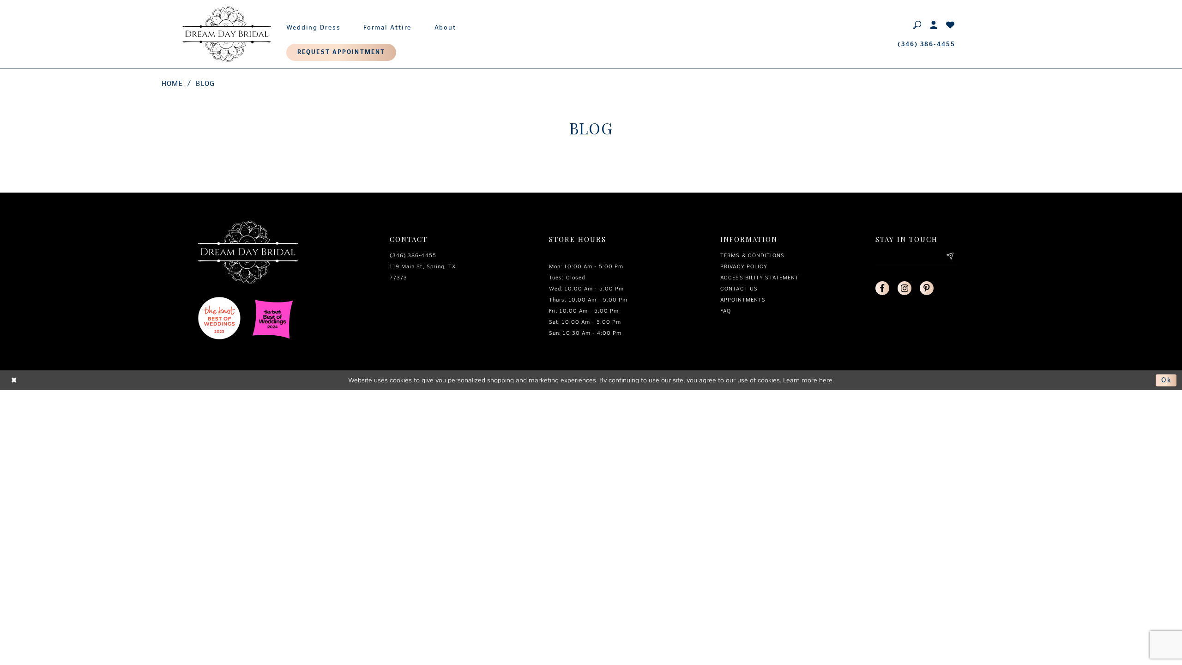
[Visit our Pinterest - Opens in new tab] (927, 288)
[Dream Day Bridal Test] (226, 34)
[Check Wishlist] (950, 24)
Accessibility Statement (759, 277)
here (825, 380)
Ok (1166, 380)
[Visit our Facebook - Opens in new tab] (882, 288)
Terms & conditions (752, 255)
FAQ (725, 311)
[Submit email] (950, 256)
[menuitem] (313, 25)
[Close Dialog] (14, 380)
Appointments (743, 299)
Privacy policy (743, 266)
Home (172, 83)
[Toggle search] (917, 24)
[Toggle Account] (934, 24)
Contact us (739, 288)
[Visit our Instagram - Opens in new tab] (904, 288)
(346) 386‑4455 (413, 255)
